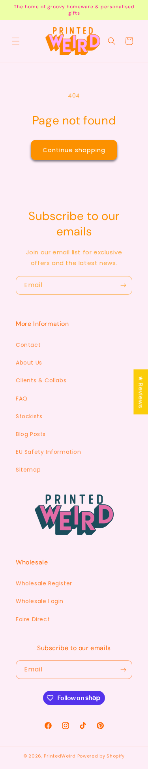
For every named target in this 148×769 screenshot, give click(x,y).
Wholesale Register (44, 583)
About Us (29, 363)
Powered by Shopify (101, 756)
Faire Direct (33, 619)
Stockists (29, 416)
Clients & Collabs (41, 380)
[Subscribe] (123, 285)
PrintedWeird (59, 756)
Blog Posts (31, 434)
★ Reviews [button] (141, 392)
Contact (28, 345)
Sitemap (28, 470)
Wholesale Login (40, 601)
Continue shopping (74, 150)
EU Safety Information (48, 452)
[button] (15, 41)
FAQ (22, 398)
